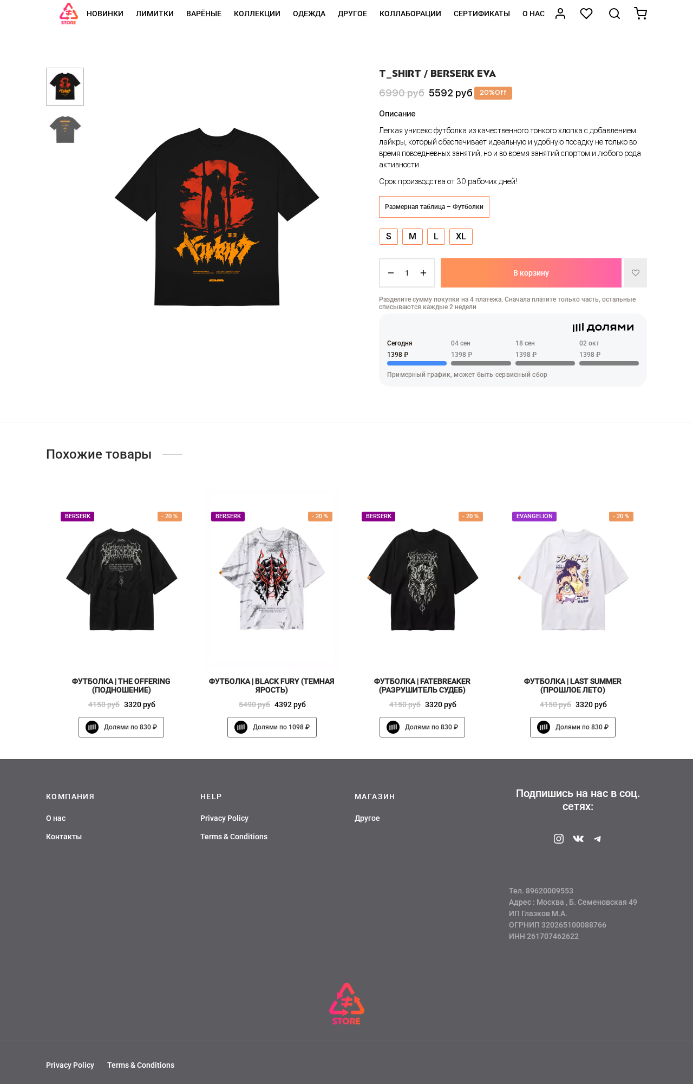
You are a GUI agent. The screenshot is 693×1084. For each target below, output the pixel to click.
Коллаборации (410, 13)
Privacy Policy (224, 818)
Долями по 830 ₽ (130, 727)
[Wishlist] (587, 13)
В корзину (531, 273)
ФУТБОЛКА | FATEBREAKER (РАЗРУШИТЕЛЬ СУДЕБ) (422, 685)
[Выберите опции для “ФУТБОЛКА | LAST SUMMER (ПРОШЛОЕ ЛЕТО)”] (591, 643)
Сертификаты (482, 13)
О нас (533, 13)
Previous (105, 220)
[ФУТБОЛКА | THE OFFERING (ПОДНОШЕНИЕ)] (121, 579)
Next (327, 220)
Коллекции (257, 13)
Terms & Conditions (233, 836)
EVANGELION (535, 516)
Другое (352, 13)
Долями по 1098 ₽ (281, 727)
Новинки (105, 13)
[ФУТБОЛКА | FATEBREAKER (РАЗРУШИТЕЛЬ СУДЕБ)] (422, 579)
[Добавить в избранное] (635, 273)
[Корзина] (640, 13)
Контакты (64, 836)
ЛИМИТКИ (155, 13)
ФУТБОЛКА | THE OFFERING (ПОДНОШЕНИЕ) (121, 685)
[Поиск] (614, 13)
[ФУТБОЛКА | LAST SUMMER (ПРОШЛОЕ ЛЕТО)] (573, 579)
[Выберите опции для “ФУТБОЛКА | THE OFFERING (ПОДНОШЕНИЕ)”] (139, 643)
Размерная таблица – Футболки (434, 207)
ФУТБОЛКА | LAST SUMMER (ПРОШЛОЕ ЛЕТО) (573, 685)
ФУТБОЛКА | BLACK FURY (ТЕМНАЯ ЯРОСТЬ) (272, 685)
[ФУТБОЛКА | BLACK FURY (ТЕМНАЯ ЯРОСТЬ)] (272, 579)
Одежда (309, 13)
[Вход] (560, 13)
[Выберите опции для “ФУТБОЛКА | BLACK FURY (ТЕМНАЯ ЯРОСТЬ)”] (290, 643)
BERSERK (77, 516)
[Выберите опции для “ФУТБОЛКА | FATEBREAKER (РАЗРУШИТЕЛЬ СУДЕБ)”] (440, 643)
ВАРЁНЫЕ (203, 13)
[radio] (389, 236)
